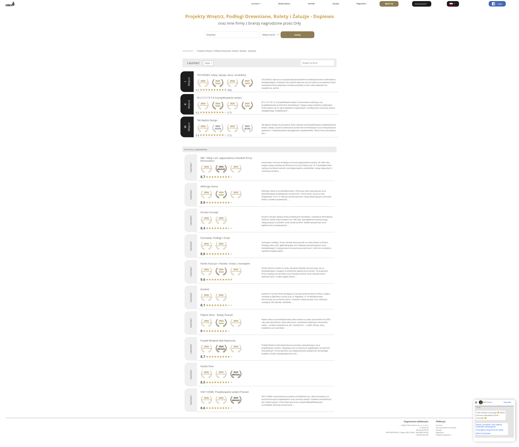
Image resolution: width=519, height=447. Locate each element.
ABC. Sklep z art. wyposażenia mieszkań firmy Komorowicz (226, 159)
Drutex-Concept (209, 212)
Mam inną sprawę (483, 433)
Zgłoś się (389, 3)
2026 (207, 63)
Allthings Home (209, 186)
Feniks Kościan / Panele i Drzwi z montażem (225, 263)
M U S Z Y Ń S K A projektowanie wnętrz (219, 97)
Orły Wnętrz (187, 51)
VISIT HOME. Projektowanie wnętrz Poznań (224, 392)
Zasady (335, 3)
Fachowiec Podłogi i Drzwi (215, 238)
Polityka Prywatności (443, 435)
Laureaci (439, 425)
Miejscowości (284, 3)
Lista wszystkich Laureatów (446, 427)
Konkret (204, 289)
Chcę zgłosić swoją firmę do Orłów (489, 430)
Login (499, 3)
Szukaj (297, 35)
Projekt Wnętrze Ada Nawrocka (217, 340)
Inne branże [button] (420, 4)
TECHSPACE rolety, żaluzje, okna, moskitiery (221, 75)
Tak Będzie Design (207, 120)
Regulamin (361, 3)
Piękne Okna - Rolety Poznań (216, 315)
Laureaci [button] (255, 3)
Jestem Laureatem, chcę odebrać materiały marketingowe (489, 425)
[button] (453, 4)
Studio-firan (207, 366)
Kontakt (311, 3)
